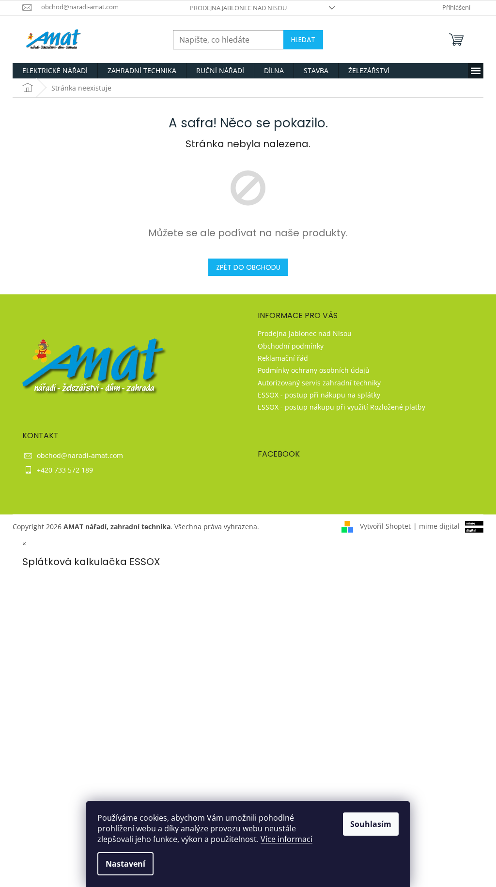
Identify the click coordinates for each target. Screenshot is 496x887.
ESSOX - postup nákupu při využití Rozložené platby (341, 407)
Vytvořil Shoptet (385, 526)
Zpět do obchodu (248, 267)
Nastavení (125, 863)
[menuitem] (55, 70)
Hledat (303, 40)
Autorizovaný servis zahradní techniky (319, 382)
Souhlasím (370, 824)
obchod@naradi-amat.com (80, 455)
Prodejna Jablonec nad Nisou (238, 7)
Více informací (286, 839)
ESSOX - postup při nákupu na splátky (319, 394)
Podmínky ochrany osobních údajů (314, 370)
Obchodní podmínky (291, 346)
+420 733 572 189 (65, 469)
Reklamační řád (283, 358)
